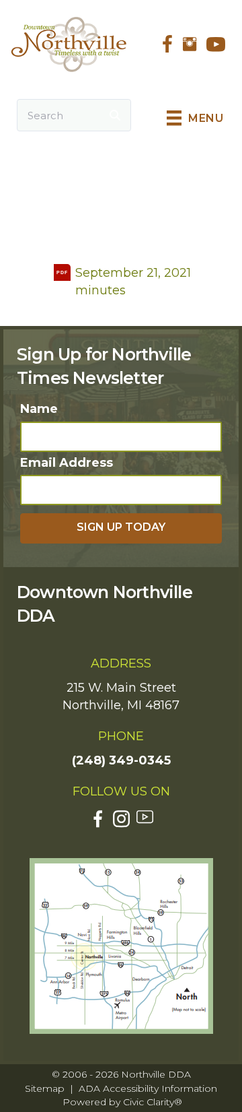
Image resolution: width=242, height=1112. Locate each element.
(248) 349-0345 (121, 760)
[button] (121, 528)
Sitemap (45, 1088)
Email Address (66, 462)
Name (39, 408)
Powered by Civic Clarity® (122, 1102)
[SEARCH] (114, 115)
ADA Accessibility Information (148, 1088)
